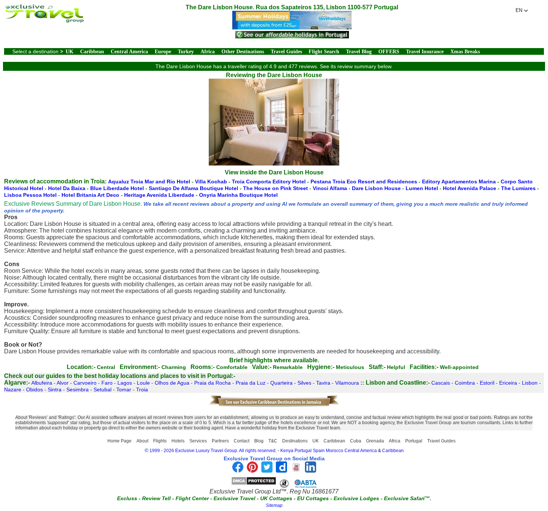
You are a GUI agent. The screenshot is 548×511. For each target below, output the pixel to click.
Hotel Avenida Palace (469, 188)
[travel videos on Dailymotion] (281, 470)
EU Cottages (313, 498)
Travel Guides (286, 51)
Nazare (12, 389)
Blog (259, 441)
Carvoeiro (85, 383)
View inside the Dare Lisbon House (274, 172)
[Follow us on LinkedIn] (310, 470)
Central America (129, 51)
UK (69, 51)
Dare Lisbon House (376, 188)
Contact (241, 441)
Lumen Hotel (422, 188)
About (142, 441)
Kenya (286, 450)
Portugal (413, 441)
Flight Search (324, 51)
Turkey (186, 51)
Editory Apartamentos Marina (459, 181)
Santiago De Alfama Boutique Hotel (193, 188)
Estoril (487, 383)
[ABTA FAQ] (298, 483)
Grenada (375, 441)
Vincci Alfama (330, 188)
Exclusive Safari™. (407, 498)
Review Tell (156, 498)
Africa (208, 51)
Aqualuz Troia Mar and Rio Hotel (149, 181)
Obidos (34, 389)
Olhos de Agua (172, 383)
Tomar (123, 389)
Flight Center (192, 498)
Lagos (124, 383)
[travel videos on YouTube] (296, 470)
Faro (107, 383)
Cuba (355, 441)
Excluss (127, 498)
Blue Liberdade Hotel (117, 188)
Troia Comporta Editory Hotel (269, 181)
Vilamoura (347, 383)
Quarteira (281, 383)
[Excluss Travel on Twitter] (267, 470)
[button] (522, 10)
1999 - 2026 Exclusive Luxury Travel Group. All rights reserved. (213, 450)
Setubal (102, 389)
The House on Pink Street (275, 188)
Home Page (119, 441)
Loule (143, 383)
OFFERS (388, 51)
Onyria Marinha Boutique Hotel (238, 195)
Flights (160, 441)
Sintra (55, 389)
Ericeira (508, 383)
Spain (319, 450)
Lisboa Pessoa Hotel (30, 195)
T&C (272, 441)
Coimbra (465, 383)
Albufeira (41, 383)
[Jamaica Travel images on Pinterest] (252, 470)
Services (198, 441)
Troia (142, 389)
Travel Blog (359, 51)
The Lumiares (518, 188)
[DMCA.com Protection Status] (253, 483)
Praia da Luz (250, 383)
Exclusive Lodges (356, 498)
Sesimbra (77, 389)
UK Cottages (276, 498)
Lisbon (530, 383)
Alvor (63, 383)
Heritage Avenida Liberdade (159, 195)
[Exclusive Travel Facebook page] (237, 470)
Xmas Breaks (465, 51)
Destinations (295, 441)
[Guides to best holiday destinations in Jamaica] (274, 406)
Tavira (323, 383)
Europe (163, 51)
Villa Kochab (211, 181)
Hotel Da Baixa (66, 188)
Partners (220, 441)
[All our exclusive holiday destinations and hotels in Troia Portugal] (44, 21)
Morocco (334, 450)
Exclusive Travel (234, 498)
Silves (304, 383)
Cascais (440, 383)
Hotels (178, 441)
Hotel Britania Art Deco (90, 195)
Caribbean (92, 51)
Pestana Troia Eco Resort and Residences (364, 181)
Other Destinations (242, 51)
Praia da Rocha (212, 383)
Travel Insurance (425, 51)
